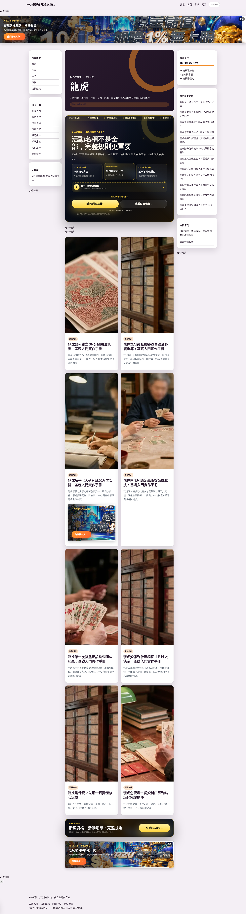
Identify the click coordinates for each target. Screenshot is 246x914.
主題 (189, 4)
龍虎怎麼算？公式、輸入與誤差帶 (197, 132)
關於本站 (57, 903)
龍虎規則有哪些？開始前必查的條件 (197, 124)
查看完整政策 (186, 242)
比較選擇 (36, 147)
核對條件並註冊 (95, 203)
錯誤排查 (36, 141)
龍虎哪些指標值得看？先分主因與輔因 (197, 197)
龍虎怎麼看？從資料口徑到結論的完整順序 (197, 114)
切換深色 (214, 4)
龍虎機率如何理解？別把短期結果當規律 (197, 140)
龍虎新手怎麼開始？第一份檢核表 (197, 168)
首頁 (34, 64)
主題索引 (33, 903)
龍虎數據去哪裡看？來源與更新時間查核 (197, 187)
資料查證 (36, 117)
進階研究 (36, 154)
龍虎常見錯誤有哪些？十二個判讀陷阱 (197, 177)
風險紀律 (36, 135)
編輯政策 (36, 88)
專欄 (196, 4)
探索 (182, 4)
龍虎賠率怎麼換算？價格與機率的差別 (197, 150)
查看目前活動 (143, 203)
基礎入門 (36, 111)
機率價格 (36, 123)
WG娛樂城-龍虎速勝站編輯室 (45, 178)
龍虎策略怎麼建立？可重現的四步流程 (197, 160)
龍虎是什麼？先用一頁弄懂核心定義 (197, 104)
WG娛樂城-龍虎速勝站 (40, 4)
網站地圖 (68, 903)
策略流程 (36, 129)
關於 (204, 4)
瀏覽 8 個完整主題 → (79, 104)
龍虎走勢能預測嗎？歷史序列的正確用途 (197, 207)
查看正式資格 (154, 827)
